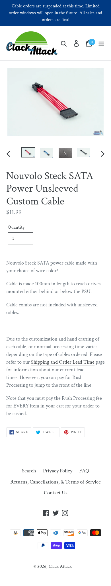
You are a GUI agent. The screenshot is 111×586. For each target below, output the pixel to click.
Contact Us (55, 492)
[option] (28, 153)
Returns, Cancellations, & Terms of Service (55, 481)
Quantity (16, 227)
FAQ (84, 470)
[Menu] (101, 43)
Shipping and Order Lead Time (62, 362)
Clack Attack (60, 566)
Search (29, 470)
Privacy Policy (57, 470)
